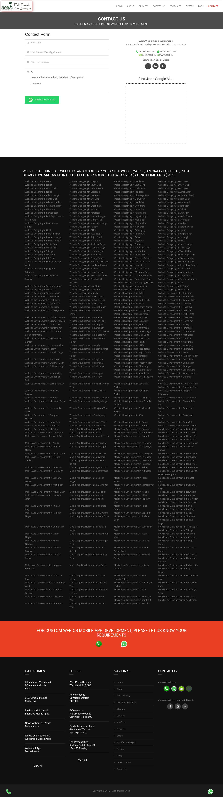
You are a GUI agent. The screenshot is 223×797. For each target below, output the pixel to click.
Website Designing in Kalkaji (172, 209)
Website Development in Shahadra (86, 362)
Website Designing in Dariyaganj (129, 198)
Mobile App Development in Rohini (175, 505)
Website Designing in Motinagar (173, 219)
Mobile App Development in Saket (175, 512)
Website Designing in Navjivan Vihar (175, 275)
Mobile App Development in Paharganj (177, 495)
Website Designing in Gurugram (173, 181)
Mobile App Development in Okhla (130, 495)
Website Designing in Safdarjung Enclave (134, 282)
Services (143, 6)
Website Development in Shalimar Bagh (44, 362)
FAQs (201, 6)
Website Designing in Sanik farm (129, 289)
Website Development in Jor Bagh (41, 397)
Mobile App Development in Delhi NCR (177, 436)
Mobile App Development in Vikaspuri (176, 533)
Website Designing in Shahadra (129, 244)
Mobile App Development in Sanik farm (177, 599)
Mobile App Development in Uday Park (44, 596)
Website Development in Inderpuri (86, 324)
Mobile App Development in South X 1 (132, 599)
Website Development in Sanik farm (87, 425)
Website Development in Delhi (129, 293)
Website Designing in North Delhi (41, 188)
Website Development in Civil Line (174, 310)
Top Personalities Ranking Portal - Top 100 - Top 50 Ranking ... (82, 745)
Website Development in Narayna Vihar (44, 345)
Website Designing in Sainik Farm (41, 244)
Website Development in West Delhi (87, 299)
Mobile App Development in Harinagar (132, 463)
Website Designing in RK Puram (173, 286)
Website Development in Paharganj (175, 345)
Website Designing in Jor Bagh (84, 268)
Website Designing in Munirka (83, 293)
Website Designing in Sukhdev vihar (42, 293)
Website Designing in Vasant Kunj (130, 251)
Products (175, 6)
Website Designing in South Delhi (85, 184)
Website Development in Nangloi (130, 341)
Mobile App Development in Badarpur (87, 446)
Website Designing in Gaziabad (84, 191)
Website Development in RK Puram (131, 422)
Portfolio (159, 6)
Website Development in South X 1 (42, 425)
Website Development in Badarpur (175, 306)
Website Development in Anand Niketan (177, 373)
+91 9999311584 (147, 51)
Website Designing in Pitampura (129, 233)
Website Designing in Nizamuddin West (133, 275)
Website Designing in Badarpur (84, 195)
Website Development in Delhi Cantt (176, 313)
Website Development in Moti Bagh (131, 334)
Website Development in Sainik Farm (176, 359)
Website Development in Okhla (129, 345)
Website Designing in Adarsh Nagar (42, 195)
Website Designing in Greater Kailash (43, 205)
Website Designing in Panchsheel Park (132, 279)
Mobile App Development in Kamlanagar (178, 467)
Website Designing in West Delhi (174, 184)
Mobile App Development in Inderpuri (43, 467)
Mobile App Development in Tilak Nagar (177, 526)
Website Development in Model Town (176, 331)
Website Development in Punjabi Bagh (44, 352)
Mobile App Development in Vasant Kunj (89, 533)
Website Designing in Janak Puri (129, 209)
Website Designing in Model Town (175, 216)
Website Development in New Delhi (175, 341)
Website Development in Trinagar (174, 366)
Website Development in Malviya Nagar (88, 401)
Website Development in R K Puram (42, 359)
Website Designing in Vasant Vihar (174, 251)
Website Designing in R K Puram (85, 240)
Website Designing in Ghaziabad (174, 202)
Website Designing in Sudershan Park (132, 247)
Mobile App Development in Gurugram (44, 432)
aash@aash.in (149, 54)
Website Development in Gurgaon (174, 293)
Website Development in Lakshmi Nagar (89, 331)
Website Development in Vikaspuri (86, 373)
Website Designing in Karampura (130, 212)
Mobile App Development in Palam (86, 498)
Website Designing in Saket (171, 240)
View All (38, 765)
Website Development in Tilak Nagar (132, 366)
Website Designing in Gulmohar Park (176, 261)
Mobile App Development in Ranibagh (176, 509)
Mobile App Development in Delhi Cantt (177, 453)
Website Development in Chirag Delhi (132, 310)
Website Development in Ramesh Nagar (178, 355)
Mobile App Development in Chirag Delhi (45, 453)
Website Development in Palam (40, 348)
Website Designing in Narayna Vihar (175, 226)
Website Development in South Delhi (176, 296)
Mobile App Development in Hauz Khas (177, 463)
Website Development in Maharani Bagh (45, 401)
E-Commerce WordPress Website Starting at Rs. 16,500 (80, 713)
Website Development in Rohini (173, 352)
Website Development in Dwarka (85, 317)
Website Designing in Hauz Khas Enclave (178, 265)
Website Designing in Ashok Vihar (174, 191)
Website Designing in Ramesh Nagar (43, 240)
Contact (213, 6)
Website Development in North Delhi (132, 299)
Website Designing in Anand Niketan (131, 254)
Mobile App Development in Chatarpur (44, 603)
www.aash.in (166, 54)
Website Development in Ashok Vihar (87, 306)
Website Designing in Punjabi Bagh (175, 233)
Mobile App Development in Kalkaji (131, 467)
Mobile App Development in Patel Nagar (178, 498)
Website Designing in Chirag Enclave (87, 258)
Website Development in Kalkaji (173, 324)
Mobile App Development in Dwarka (87, 456)
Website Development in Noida (129, 296)
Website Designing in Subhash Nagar (87, 247)
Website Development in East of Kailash (44, 383)
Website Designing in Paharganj (129, 230)
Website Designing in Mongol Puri (86, 219)
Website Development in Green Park (87, 320)
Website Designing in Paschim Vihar (42, 233)
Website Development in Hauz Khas (42, 324)
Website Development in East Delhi (42, 299)
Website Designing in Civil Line (84, 198)
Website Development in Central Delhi (177, 299)
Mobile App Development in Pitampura (177, 502)
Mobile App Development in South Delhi (133, 432)
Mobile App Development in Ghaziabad (177, 456)
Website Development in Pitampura (175, 348)
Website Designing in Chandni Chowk (176, 195)
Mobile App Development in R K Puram (88, 512)
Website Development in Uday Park (42, 422)
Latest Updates (124, 762)
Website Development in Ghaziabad (175, 317)
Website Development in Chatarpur (131, 425)
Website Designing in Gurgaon (84, 181)
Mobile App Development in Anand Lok (177, 537)
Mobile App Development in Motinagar (88, 484)
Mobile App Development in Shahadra (176, 516)
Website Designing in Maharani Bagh (132, 272)
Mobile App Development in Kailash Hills (178, 565)
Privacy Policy (123, 695)
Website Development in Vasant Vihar (43, 373)
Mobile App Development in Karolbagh (44, 470)
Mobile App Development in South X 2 (177, 596)
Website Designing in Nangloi (83, 226)
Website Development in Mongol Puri (87, 334)
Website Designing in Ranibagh (173, 237)
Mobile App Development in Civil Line (87, 453)
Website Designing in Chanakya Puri (131, 195)
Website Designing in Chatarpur (173, 289)
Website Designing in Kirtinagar (173, 212)
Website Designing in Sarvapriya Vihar (43, 286)
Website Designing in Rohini (127, 237)
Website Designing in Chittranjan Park (176, 254)
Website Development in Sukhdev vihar (177, 425)
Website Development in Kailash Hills (132, 397)
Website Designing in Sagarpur (129, 240)
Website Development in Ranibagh (131, 355)
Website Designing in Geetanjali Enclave (88, 261)
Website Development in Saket (129, 359)
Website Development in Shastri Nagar (133, 362)
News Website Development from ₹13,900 (79, 698)
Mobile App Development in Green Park (133, 460)
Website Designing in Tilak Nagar (174, 247)
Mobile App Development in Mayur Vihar (45, 491)
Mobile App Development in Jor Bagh (87, 565)
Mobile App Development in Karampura (88, 470)
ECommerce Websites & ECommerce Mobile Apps (38, 685)
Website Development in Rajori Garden (133, 352)
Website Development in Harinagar (175, 320)
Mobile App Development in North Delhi (89, 436)
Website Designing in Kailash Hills (174, 268)
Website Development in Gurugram (86, 296)
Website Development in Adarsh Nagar (133, 306)
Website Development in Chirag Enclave (133, 376)
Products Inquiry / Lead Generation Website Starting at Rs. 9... (82, 729)
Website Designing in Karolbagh (85, 212)
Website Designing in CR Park (39, 258)
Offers (190, 6)
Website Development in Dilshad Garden (45, 317)
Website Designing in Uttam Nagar (86, 251)
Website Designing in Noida (38, 184)
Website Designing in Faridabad (129, 181)
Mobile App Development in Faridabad (177, 429)
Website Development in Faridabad (42, 296)
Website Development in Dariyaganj (131, 313)
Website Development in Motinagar (175, 334)
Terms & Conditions (126, 702)
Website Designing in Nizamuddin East (88, 275)
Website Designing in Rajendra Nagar (43, 237)
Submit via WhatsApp (44, 99)
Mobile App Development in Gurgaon (132, 429)
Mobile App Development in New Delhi (177, 491)
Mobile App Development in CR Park (131, 540)
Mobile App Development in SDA (130, 589)
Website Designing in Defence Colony (132, 258)
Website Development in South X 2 (175, 422)
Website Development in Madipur (174, 338)
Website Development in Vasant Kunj (176, 369)
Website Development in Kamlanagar (43, 327)
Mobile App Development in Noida (86, 432)
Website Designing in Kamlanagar (41, 212)
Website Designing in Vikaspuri (40, 254)
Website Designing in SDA (171, 282)
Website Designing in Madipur (172, 223)
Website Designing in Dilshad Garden (43, 202)
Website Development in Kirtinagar (175, 327)
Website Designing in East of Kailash (176, 258)
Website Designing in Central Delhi (86, 188)
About (130, 6)
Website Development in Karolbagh (86, 327)
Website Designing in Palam (172, 230)
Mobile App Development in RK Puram (133, 596)
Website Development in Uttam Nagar (132, 369)
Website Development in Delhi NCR (42, 303)
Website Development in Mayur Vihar (132, 338)
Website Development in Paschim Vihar (88, 348)
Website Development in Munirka (41, 429)
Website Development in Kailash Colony (89, 397)
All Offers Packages (126, 742)
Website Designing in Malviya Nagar (175, 272)
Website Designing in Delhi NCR (129, 188)
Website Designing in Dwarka (83, 202)
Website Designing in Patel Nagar (85, 233)
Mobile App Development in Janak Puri (88, 467)
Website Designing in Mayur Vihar (130, 223)
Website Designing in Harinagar (173, 205)
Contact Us (122, 769)
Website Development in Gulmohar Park (178, 387)
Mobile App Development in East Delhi (177, 432)
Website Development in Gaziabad (175, 303)
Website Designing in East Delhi (129, 184)
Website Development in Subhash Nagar (45, 366)
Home (119, 6)
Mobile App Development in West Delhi (44, 436)
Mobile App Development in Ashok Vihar (178, 442)
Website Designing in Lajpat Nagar (131, 216)
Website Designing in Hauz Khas (41, 209)
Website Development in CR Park (85, 376)
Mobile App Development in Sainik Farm (89, 516)
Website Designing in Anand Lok (85, 254)
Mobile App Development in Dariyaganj (133, 453)
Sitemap (120, 709)
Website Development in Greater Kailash (45, 320)
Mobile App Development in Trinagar (176, 530)
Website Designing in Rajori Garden (86, 237)
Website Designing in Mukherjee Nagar (88, 223)
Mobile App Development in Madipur (87, 491)
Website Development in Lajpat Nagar (132, 331)
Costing (120, 749)
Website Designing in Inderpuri (84, 209)
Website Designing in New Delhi (129, 226)
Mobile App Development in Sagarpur (132, 512)
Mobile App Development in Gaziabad (87, 442)
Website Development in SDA (128, 415)
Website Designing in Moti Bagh (129, 219)
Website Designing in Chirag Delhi (41, 198)
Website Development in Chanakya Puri (44, 310)
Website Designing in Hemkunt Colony (88, 265)
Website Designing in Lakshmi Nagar (87, 216)
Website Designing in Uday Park (85, 286)
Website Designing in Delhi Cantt (174, 198)
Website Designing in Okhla (82, 230)
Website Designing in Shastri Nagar (175, 244)
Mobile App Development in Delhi (85, 429)
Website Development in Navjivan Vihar (88, 408)
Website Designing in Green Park (85, 205)
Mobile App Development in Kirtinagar (132, 470)
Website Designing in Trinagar (39, 251)
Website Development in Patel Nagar (132, 348)
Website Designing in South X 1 (84, 289)
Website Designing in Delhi (38, 181)
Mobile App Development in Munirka (132, 603)
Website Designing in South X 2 (40, 289)
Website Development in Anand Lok (131, 373)
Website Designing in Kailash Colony (131, 268)
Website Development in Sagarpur (86, 359)
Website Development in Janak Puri (131, 324)
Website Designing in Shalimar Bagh (87, 244)
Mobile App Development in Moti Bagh (44, 484)
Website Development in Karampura (131, 327)
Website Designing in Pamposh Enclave (177, 279)
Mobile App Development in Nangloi (131, 491)
